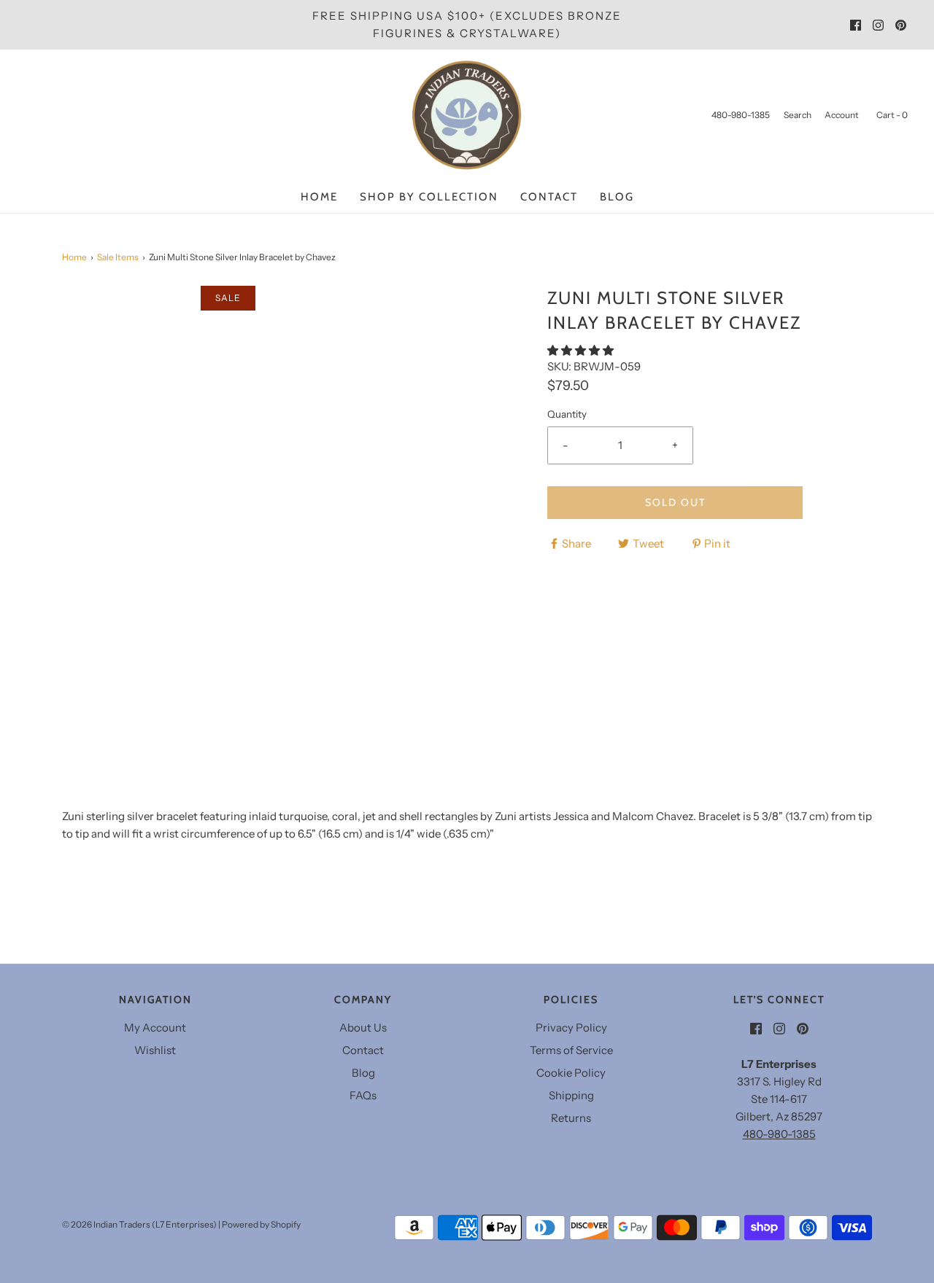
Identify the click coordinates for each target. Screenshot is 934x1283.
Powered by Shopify (261, 1224)
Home (319, 196)
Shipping (571, 1095)
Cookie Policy (571, 1073)
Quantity (567, 414)
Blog (617, 196)
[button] (581, 350)
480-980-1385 (779, 1134)
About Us (363, 1027)
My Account (155, 1027)
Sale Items (118, 256)
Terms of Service (571, 1050)
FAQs (363, 1095)
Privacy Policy (571, 1027)
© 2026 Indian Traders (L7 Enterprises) (139, 1224)
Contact (549, 196)
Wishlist (155, 1050)
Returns (571, 1118)
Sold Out (675, 502)
